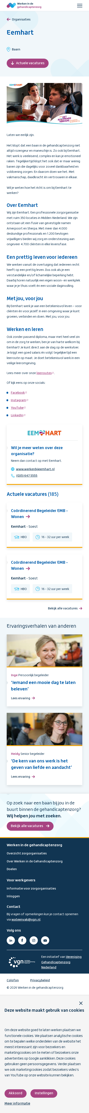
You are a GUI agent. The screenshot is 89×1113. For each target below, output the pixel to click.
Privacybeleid (40, 980)
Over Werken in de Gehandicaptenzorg (35, 861)
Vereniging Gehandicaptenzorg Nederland (61, 962)
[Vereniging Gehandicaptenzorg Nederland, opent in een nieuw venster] (22, 962)
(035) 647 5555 (26, 475)
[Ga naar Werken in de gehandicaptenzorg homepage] (24, 6)
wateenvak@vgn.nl (25, 919)
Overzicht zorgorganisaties (27, 853)
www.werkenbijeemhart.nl (35, 469)
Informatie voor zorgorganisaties (31, 888)
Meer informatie (17, 1103)
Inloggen (13, 896)
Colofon (13, 980)
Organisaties (21, 19)
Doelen (12, 869)
